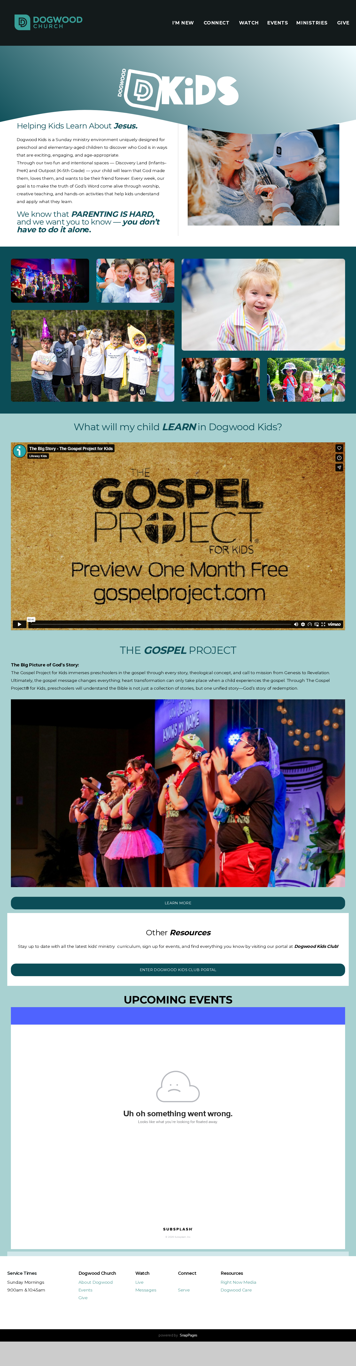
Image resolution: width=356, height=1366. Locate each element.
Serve (184, 1289)
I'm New (183, 23)
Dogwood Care (236, 1289)
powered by (178, 1335)
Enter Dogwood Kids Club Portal (178, 969)
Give (343, 23)
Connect (217, 23)
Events (277, 23)
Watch (249, 23)
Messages (145, 1289)
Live (139, 1282)
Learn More (178, 903)
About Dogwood (95, 1282)
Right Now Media (238, 1282)
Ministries (312, 23)
